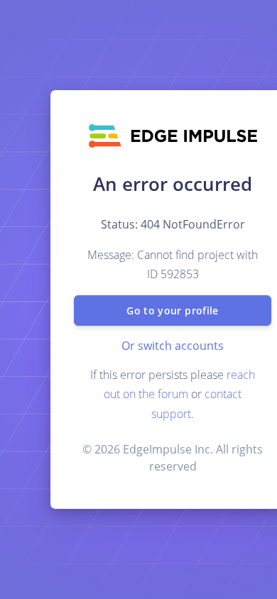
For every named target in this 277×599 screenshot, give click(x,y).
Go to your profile (172, 310)
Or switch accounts (172, 345)
